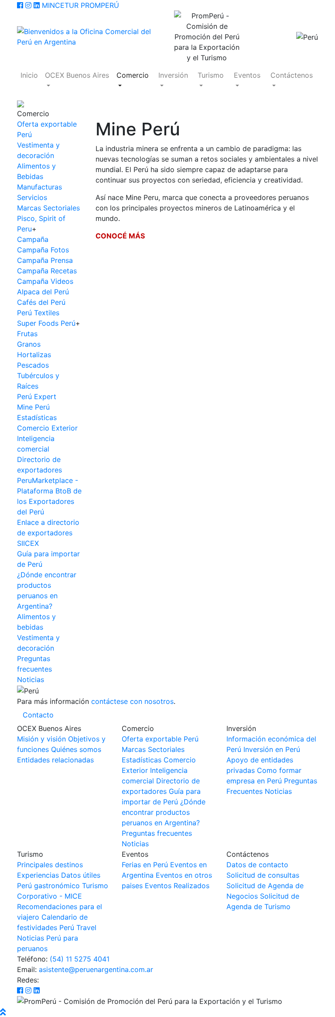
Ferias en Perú (145, 864)
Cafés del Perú (41, 302)
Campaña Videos (45, 281)
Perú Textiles (38, 312)
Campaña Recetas (47, 270)
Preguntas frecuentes (157, 833)
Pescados (33, 365)
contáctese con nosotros (132, 701)
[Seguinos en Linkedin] (37, 5)
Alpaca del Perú (43, 291)
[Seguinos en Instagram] (28, 5)
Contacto (38, 714)
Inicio (29, 75)
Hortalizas (34, 354)
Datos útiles (80, 875)
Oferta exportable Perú (160, 738)
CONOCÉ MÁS (120, 235)
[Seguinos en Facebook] (20, 5)
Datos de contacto (257, 864)
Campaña (32, 239)
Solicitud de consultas (262, 875)
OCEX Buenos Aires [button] (77, 75)
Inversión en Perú (271, 749)
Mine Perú (33, 407)
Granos (29, 344)
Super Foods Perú (46, 323)
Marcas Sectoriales (48, 207)
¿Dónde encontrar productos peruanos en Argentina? (163, 812)
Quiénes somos (76, 749)
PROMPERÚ (100, 5)
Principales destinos (50, 864)
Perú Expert (36, 396)
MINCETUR (60, 5)
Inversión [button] (173, 75)
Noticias (30, 679)
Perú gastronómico (48, 885)
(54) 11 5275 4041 (79, 959)
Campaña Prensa (45, 260)
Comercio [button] (132, 75)
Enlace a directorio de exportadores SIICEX (48, 533)
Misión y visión (41, 738)
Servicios (32, 197)
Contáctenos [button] (291, 75)
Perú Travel (77, 927)
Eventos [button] (247, 75)
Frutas (27, 333)
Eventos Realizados (177, 885)
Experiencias (38, 875)
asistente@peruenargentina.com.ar (96, 969)
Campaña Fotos (43, 249)
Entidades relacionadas (55, 759)
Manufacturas (39, 187)
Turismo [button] (211, 75)
